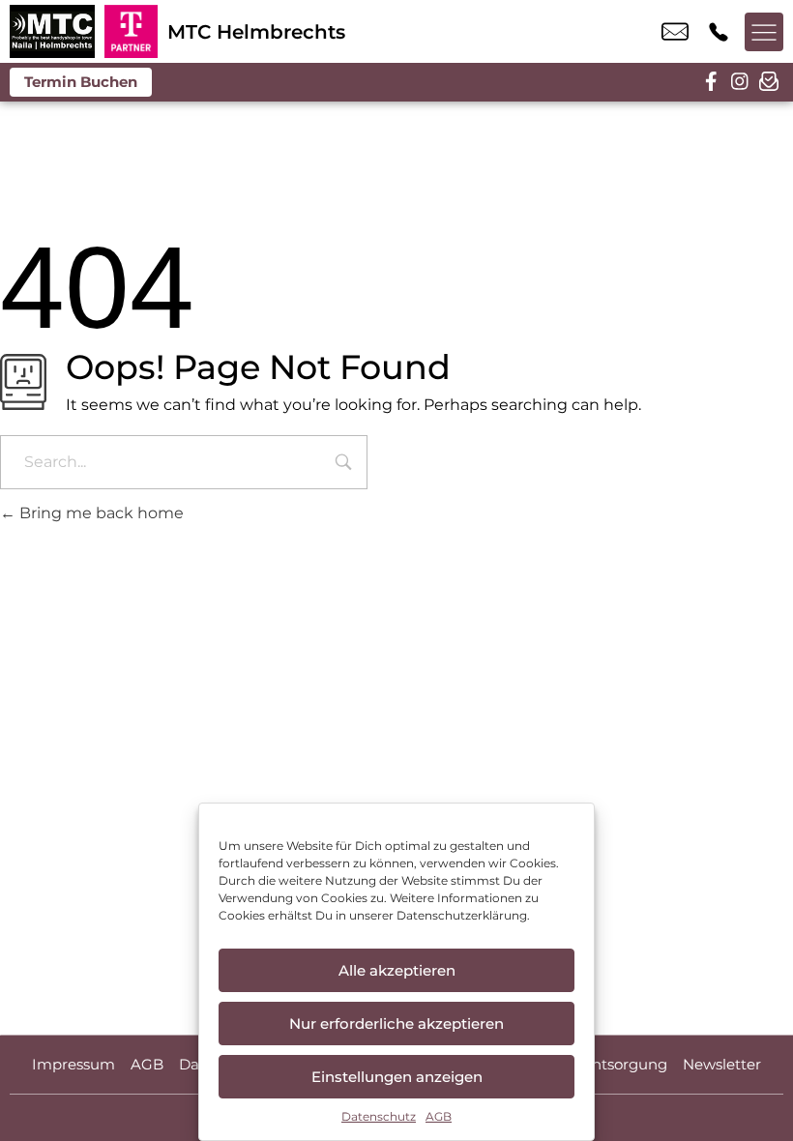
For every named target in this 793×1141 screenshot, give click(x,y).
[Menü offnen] (764, 32)
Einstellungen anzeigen (397, 1077)
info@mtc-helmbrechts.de (675, 32)
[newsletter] (768, 82)
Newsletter (722, 1064)
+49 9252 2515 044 (718, 32)
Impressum (73, 1064)
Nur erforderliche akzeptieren (396, 1023)
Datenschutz (378, 1116)
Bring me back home (99, 513)
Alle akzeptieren (396, 970)
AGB (439, 1116)
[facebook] (710, 82)
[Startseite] (52, 31)
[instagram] (739, 82)
